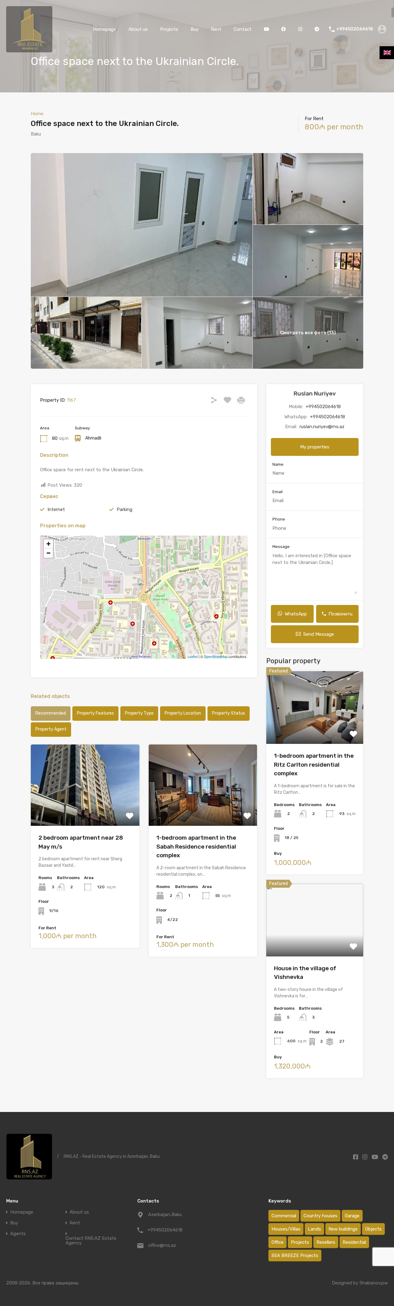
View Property (315, 729)
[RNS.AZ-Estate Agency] (29, 49)
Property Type (139, 713)
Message (281, 546)
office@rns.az (162, 1245)
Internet (56, 509)
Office (277, 1242)
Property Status (228, 713)
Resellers (325, 1242)
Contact (242, 29)
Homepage (104, 29)
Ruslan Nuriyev (315, 393)
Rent (216, 29)
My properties (314, 447)
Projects (169, 29)
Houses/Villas (285, 1229)
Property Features (95, 713)
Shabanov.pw (374, 1283)
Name (277, 464)
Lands (314, 1229)
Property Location (183, 713)
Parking (124, 509)
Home (37, 113)
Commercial (283, 1216)
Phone (278, 519)
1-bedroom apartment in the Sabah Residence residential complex (196, 846)
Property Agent (50, 729)
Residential (354, 1242)
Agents (18, 1233)
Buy (195, 29)
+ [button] (48, 544)
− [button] (48, 553)
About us (138, 29)
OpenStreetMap (215, 656)
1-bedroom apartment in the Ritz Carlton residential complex (314, 764)
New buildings (343, 1229)
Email (277, 491)
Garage (352, 1216)
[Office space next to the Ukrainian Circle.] (144, 588)
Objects (373, 1229)
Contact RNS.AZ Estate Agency (91, 1240)
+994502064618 (354, 29)
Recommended (50, 713)
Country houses (320, 1216)
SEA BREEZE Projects (294, 1255)
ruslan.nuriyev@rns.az (322, 426)
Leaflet (192, 656)
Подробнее (85, 809)
